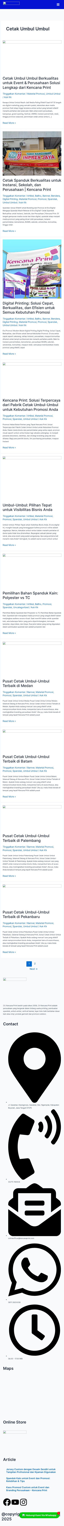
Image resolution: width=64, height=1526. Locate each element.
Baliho (38, 195)
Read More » (9, 123)
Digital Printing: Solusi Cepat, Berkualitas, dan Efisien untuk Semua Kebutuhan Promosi (29, 308)
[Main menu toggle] (58, 4)
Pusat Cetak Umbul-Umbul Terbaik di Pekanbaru (26, 914)
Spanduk (52, 199)
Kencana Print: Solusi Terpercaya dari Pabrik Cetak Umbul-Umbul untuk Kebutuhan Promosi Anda (31, 405)
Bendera (55, 195)
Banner (46, 195)
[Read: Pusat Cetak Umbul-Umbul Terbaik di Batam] (32, 740)
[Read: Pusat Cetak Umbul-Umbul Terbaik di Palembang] (32, 818)
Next (34, 969)
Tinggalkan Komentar (14, 93)
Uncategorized (21, 607)
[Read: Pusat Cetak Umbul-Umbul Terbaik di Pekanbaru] (32, 896)
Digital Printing (10, 199)
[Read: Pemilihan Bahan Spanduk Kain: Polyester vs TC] (32, 571)
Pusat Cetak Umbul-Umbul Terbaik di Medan (26, 683)
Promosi (42, 199)
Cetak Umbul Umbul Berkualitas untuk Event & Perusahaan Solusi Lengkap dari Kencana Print (31, 83)
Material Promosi (36, 93)
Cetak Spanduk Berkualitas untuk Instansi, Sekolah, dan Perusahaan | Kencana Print (32, 185)
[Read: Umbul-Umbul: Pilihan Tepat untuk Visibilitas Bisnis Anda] (32, 478)
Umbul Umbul (53, 93)
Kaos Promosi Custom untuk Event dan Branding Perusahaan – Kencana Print (27, 1489)
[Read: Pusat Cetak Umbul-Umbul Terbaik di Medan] (32, 659)
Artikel (30, 195)
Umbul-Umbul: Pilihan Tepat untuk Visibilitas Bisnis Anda (28, 507)
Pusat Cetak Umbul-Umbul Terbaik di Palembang (26, 838)
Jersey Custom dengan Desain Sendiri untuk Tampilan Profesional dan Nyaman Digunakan (31, 1471)
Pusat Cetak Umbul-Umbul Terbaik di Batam (26, 758)
